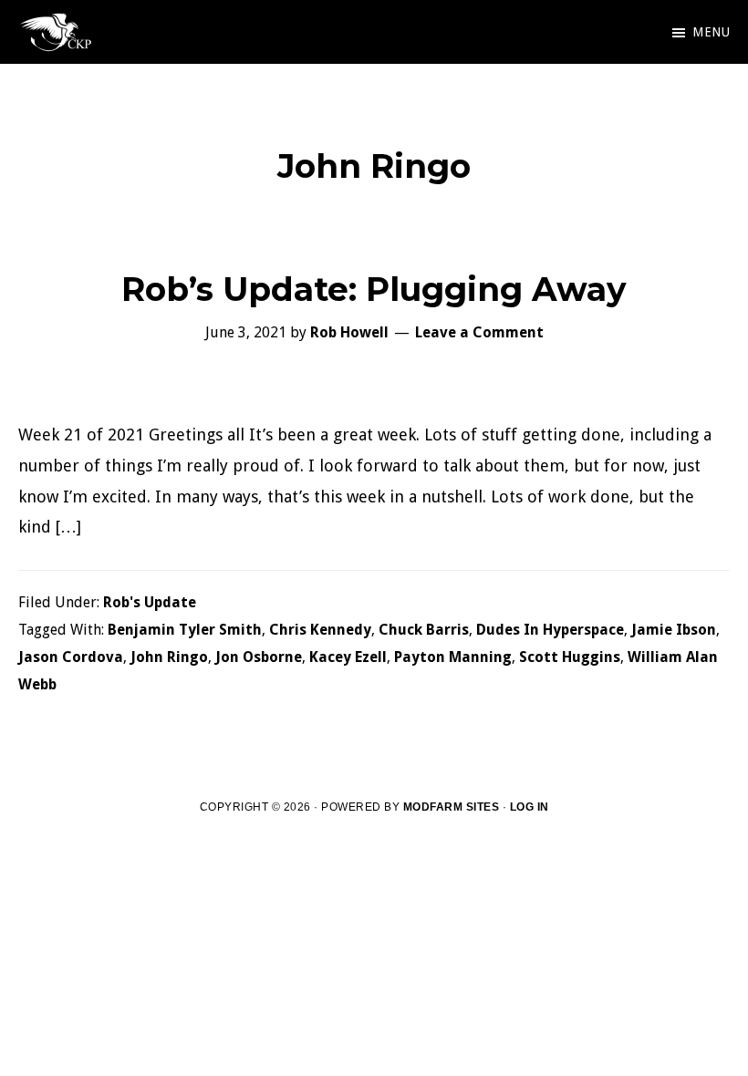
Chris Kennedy (320, 629)
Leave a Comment (479, 332)
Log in (529, 807)
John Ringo (169, 657)
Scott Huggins (569, 657)
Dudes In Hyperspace (550, 629)
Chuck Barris (424, 629)
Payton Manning (453, 657)
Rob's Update (149, 602)
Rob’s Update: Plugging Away (374, 289)
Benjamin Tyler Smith (185, 629)
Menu (711, 32)
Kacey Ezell (348, 657)
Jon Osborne (258, 657)
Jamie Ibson (673, 629)
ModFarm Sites (451, 807)
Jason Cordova (70, 657)
